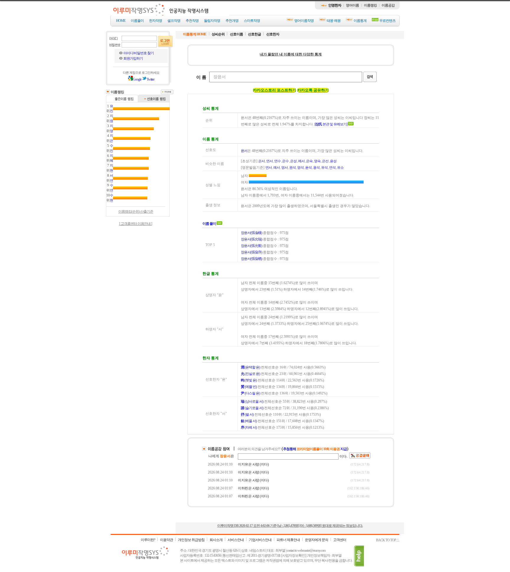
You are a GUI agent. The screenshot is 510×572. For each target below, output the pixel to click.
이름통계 (360, 21)
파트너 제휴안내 (288, 540)
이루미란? (148, 540)
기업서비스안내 (260, 540)
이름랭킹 (370, 5)
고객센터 (339, 540)
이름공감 (388, 5)
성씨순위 (218, 34)
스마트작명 (252, 21)
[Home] (170, 14)
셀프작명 (173, 21)
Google (137, 79)
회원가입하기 (133, 58)
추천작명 (192, 21)
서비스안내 (236, 540)
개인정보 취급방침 (191, 540)
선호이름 (236, 34)
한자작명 (155, 21)
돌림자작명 (212, 21)
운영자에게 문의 (316, 540)
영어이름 (352, 5)
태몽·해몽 (334, 21)
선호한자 (272, 34)
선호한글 (254, 34)
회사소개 (216, 540)
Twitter (150, 79)
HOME (120, 21)
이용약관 (166, 540)
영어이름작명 (304, 21)
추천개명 (231, 21)
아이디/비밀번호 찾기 (138, 53)
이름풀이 (137, 21)
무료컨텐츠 (387, 21)
